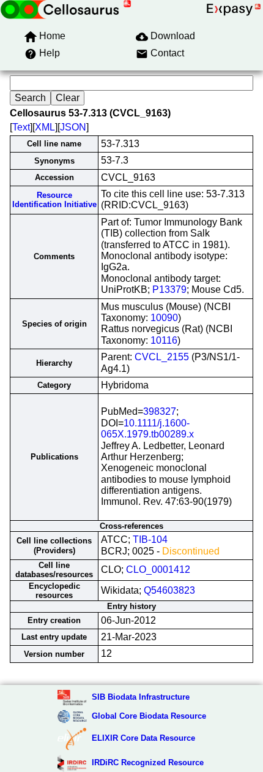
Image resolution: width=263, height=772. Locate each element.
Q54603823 (169, 590)
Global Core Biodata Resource (149, 716)
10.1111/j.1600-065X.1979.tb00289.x (147, 428)
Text (21, 127)
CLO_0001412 (158, 569)
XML (45, 127)
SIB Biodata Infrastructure (141, 697)
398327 (159, 411)
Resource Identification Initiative (54, 200)
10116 (163, 340)
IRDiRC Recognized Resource (148, 762)
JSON (73, 127)
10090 (164, 317)
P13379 (169, 289)
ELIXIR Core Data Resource (143, 738)
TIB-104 (150, 539)
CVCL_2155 (162, 357)
